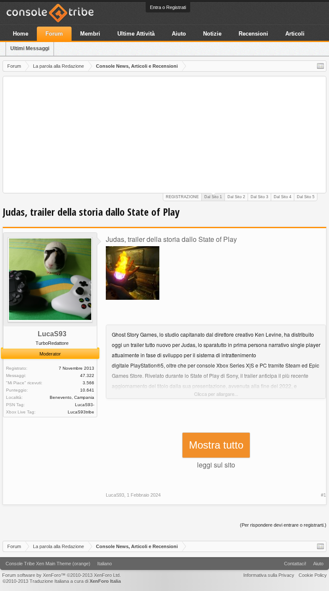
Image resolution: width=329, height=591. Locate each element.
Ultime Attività (136, 33)
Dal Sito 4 (282, 197)
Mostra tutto (216, 445)
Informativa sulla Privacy (268, 575)
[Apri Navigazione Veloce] (320, 66)
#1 (323, 495)
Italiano (104, 563)
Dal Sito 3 (259, 197)
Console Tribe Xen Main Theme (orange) (48, 563)
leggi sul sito (216, 465)
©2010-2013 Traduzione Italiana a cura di (62, 581)
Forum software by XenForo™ (61, 575)
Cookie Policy (313, 575)
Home (20, 33)
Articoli (295, 33)
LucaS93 (52, 334)
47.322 (87, 375)
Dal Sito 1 (213, 197)
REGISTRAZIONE (182, 197)
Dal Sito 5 (305, 197)
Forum (54, 33)
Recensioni (253, 33)
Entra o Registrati (168, 7)
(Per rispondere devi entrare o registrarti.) (283, 525)
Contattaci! (295, 563)
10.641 (87, 390)
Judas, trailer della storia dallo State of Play (171, 239)
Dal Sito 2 (236, 197)
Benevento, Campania (72, 397)
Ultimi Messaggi (29, 48)
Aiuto (179, 33)
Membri (90, 33)
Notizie (212, 33)
